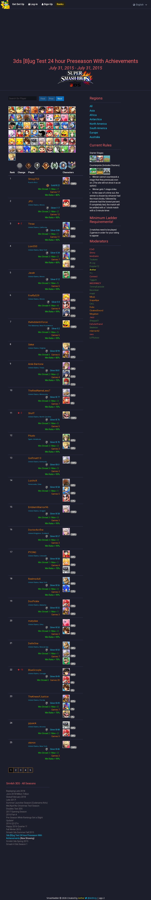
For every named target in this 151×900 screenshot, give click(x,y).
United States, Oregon (37, 511)
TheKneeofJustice (38, 696)
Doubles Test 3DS (14, 809)
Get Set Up (18, 4)
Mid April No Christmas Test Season (22, 806)
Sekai (31, 344)
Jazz (92, 317)
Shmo (92, 253)
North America (98, 123)
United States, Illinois (36, 205)
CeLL (92, 304)
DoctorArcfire (35, 529)
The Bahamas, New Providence (40, 325)
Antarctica (96, 119)
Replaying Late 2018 (15, 791)
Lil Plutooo (94, 338)
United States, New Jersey (38, 647)
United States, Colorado (37, 556)
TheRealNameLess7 (39, 390)
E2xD (92, 249)
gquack (32, 723)
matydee (33, 620)
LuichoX (32, 480)
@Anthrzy (92, 898)
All (91, 106)
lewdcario (94, 256)
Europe (94, 132)
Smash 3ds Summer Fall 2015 (20, 832)
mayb (92, 293)
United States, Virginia (36, 348)
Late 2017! (11, 800)
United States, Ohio (35, 624)
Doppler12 (94, 266)
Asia (92, 110)
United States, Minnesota (38, 394)
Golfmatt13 (34, 458)
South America (98, 128)
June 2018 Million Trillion (17, 794)
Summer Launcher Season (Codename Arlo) (27, 803)
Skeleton (94, 327)
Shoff (31, 413)
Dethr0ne (33, 643)
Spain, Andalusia (34, 439)
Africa (93, 115)
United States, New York (37, 250)
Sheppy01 (94, 321)
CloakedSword (96, 310)
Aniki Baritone (35, 364)
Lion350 (32, 246)
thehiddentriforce (38, 322)
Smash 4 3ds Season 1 (16, 844)
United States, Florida (36, 700)
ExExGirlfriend (96, 324)
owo (92, 334)
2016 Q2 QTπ (12, 823)
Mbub (92, 297)
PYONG (32, 552)
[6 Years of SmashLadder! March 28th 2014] (5, 4)
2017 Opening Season (16, 811)
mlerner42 (94, 331)
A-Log (92, 263)
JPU (30, 201)
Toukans (94, 259)
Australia (95, 137)
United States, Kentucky (37, 461)
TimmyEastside (97, 287)
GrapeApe (94, 300)
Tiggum (93, 280)
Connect (93, 276)
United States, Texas (36, 368)
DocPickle (33, 601)
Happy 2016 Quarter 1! (16, 826)
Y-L (91, 273)
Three (31, 223)
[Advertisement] (75, 31)
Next (60, 99)
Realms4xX (34, 578)
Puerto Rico (32, 182)
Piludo (31, 435)
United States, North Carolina (39, 417)
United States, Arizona (37, 727)
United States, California (37, 227)
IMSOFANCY (95, 283)
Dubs (92, 307)
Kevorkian (94, 290)
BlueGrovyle (34, 669)
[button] (140, 4)
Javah (31, 272)
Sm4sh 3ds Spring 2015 (17, 841)
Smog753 (33, 178)
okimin (32, 742)
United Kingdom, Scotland (38, 533)
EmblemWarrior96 (38, 507)
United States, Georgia (37, 673)
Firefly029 (33, 295)
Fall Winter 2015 (13, 829)
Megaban (94, 314)
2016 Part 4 (11, 814)
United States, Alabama (37, 605)
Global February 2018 (16, 797)
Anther (93, 270)
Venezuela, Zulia (34, 484)
